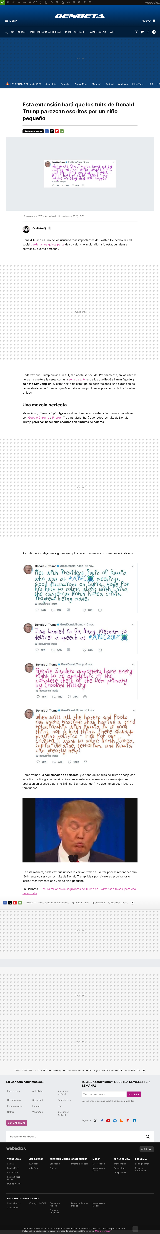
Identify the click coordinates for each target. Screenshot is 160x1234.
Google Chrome (38, 417)
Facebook (148, 32)
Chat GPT (42, 1070)
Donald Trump (82, 902)
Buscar (148, 1136)
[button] (41, 228)
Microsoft (96, 84)
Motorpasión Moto (98, 1169)
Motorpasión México (98, 1204)
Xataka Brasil (13, 1207)
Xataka (10, 1163)
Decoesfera (119, 1168)
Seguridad (37, 1100)
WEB (112, 32)
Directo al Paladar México (79, 1204)
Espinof (53, 1168)
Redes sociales (14, 1106)
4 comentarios (34, 131)
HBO (151, 84)
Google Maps (81, 84)
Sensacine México (55, 1204)
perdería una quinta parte (47, 244)
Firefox (57, 417)
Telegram (154, 32)
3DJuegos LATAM (37, 1203)
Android (110, 84)
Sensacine (55, 1163)
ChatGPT (36, 84)
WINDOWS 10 (98, 32)
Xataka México (14, 1203)
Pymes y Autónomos (140, 1169)
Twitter (136, 32)
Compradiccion (121, 1172)
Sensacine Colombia (55, 1211)
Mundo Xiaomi (14, 1183)
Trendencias (120, 1163)
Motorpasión (98, 1163)
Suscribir (134, 1094)
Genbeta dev (64, 1100)
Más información (103, 1231)
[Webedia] (16, 1148)
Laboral (36, 1106)
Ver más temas (16, 1123)
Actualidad (37, 1091)
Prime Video (138, 84)
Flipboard (142, 32)
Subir (144, 1149)
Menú (13, 20)
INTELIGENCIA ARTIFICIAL (45, 32)
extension (100, 902)
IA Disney (57, 1070)
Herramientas (14, 1100)
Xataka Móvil (13, 1168)
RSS (121, 1120)
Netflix (10, 1112)
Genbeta (80, 15)
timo (60, 1106)
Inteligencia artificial (63, 1092)
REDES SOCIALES (75, 32)
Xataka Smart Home (13, 1178)
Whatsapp (123, 84)
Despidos (65, 84)
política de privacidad (124, 1101)
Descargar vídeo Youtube (101, 1070)
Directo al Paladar (79, 1163)
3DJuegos (33, 1163)
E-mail (62, 131)
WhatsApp (37, 1112)
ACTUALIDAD (19, 32)
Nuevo (146, 20)
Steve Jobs (50, 84)
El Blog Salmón (142, 1163)
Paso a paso (13, 1091)
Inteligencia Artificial (63, 1113)
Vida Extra (33, 1168)
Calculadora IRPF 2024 (129, 1070)
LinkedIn (134, 1120)
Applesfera (12, 1172)
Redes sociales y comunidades (53, 902)
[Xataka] (2, 2)
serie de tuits (77, 379)
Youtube (108, 1120)
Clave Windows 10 (75, 1070)
